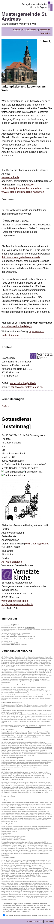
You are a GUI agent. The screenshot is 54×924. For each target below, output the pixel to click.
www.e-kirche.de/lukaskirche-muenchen (23, 192)
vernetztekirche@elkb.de (23, 383)
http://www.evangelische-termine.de (21, 257)
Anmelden (48, 922)
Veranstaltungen (30, 29)
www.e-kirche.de (10, 177)
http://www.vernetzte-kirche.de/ (27, 387)
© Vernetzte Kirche (35, 922)
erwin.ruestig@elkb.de (37, 543)
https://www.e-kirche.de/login (17, 326)
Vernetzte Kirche (30, 627)
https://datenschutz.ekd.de (43, 714)
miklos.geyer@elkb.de (13, 643)
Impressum (44, 29)
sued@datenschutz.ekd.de (33, 727)
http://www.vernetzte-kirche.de (17, 604)
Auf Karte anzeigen (12, 561)
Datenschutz (45, 33)
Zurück (5, 406)
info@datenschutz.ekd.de (26, 714)
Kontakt (16, 29)
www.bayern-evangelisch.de (26, 636)
